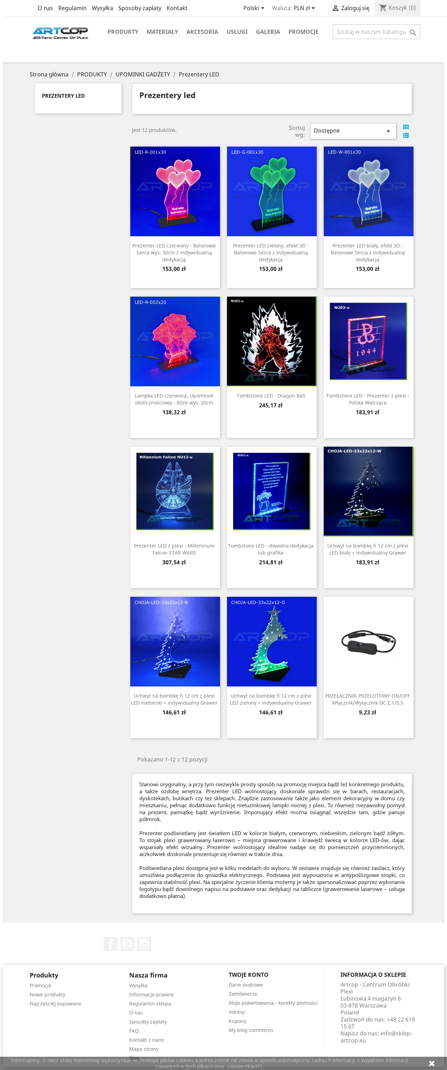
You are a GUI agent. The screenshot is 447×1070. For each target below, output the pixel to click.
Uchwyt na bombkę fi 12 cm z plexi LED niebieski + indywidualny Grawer (174, 699)
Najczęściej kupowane (55, 1003)
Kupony (238, 1021)
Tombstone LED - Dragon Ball (271, 395)
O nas (45, 8)
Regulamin (72, 8)
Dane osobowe (246, 984)
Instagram (144, 944)
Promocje (303, 32)
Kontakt (177, 8)
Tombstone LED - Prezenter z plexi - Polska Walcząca (367, 399)
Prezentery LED (63, 95)
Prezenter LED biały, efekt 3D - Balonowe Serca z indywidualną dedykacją (368, 252)
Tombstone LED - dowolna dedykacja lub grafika (271, 549)
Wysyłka (102, 8)
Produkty (123, 32)
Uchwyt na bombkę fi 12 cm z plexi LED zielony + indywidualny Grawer (271, 699)
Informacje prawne (151, 994)
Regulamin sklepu (150, 1003)
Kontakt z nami (146, 1039)
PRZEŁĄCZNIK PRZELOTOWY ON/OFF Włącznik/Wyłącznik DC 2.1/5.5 (367, 699)
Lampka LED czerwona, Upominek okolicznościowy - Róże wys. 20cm (174, 399)
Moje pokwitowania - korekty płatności (273, 1003)
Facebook (111, 944)
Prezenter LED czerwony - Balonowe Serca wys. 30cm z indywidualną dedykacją (174, 252)
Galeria (268, 32)
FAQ (134, 1030)
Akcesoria (202, 32)
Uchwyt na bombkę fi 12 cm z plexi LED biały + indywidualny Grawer (367, 549)
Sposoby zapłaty (139, 8)
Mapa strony (144, 1049)
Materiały (162, 32)
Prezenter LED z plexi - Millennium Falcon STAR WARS (174, 549)
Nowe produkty (47, 994)
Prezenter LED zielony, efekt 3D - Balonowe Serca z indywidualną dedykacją (271, 252)
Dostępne (353, 131)
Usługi (237, 32)
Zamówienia (243, 993)
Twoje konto (249, 975)
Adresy (237, 1012)
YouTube (127, 944)
